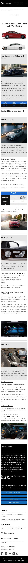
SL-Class (19, 514)
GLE (4, 514)
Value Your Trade (14, 496)
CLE (22, 514)
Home (2, 9)
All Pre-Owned (4, 519)
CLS (24, 514)
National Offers (11, 528)
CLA (15, 512)
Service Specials (18, 528)
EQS (7, 516)
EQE (4, 516)
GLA (25, 512)
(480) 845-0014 (7, 549)
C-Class (12, 512)
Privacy (19, 560)
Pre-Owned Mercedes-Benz (12, 520)
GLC (2, 514)
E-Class (18, 512)
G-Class (22, 512)
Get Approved (4, 528)
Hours (13, 546)
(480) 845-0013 (8, 547)
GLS (7, 514)
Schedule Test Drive (13, 527)
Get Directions (4, 542)
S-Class (14, 514)
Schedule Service (5, 527)
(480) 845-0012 (7, 546)
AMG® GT (10, 514)
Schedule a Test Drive (14, 502)
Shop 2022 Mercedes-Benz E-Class (14, 492)
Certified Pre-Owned (12, 519)
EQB (2, 516)
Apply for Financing (14, 499)
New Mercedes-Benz (5, 512)
